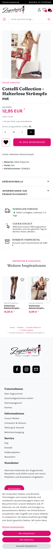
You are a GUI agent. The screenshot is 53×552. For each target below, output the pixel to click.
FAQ (6, 443)
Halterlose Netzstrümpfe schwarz (36, 307)
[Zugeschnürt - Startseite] (13, 10)
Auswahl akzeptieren (26, 546)
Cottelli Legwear (26, 330)
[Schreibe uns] (36, 369)
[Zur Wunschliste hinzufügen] (22, 279)
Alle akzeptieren (27, 533)
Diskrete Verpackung (26, 239)
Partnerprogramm (13, 403)
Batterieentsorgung (14, 432)
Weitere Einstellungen (13, 527)
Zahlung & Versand (14, 427)
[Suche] (49, 19)
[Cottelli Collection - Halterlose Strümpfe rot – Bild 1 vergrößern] (26, 54)
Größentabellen (12, 452)
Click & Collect (22, 223)
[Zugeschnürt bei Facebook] (17, 369)
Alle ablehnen (26, 539)
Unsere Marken (12, 418)
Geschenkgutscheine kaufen (18, 398)
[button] (39, 10)
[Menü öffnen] (4, 19)
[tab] (26, 181)
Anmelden (14, 488)
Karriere (8, 407)
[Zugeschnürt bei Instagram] (26, 369)
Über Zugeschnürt (13, 393)
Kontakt (8, 447)
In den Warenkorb (32, 142)
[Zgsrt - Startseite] (26, 350)
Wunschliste (6, 142)
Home (12, 327)
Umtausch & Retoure (15, 423)
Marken (21, 327)
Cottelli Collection (11, 82)
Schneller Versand (25, 209)
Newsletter (9, 457)
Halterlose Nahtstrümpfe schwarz (11, 307)
